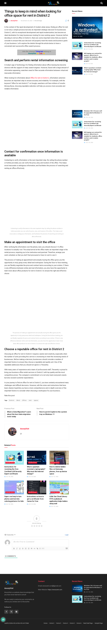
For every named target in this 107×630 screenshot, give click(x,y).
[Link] (37, 548)
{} (40, 548)
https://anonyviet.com (55, 589)
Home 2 (51, 623)
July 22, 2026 (54, 506)
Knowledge (38, 20)
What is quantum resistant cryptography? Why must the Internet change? (92, 69)
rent (30, 400)
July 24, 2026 (9, 504)
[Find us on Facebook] (6, 612)
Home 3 (58, 623)
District (11, 400)
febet (27, 623)
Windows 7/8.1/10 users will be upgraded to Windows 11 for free (93, 112)
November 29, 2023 (26, 20)
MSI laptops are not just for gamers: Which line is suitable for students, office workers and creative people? (93, 57)
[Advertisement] (87, 93)
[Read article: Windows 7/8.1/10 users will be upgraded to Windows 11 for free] (87, 28)
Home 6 (79, 623)
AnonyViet (14, 20)
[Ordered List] (25, 548)
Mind (18, 400)
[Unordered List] (28, 548)
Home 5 (72, 623)
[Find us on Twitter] (11, 612)
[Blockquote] (31, 548)
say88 (6, 623)
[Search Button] (102, 3)
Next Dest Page (88, 623)
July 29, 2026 (32, 476)
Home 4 (65, 623)
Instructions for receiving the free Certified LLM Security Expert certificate (92, 44)
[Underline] (19, 548)
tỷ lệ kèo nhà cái (13, 623)
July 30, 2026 (9, 476)
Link (40, 53)
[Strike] (22, 548)
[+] (43, 548)
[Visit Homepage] (53, 3)
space (36, 400)
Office (24, 400)
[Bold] (14, 548)
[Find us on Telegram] (16, 612)
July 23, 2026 (32, 504)
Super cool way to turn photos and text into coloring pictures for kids (14, 498)
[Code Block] (34, 548)
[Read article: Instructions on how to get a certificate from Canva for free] (36, 487)
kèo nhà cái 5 (22, 623)
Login (67, 535)
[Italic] (16, 548)
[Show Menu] (5, 3)
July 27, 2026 (54, 476)
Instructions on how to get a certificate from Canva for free (35, 498)
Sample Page (99, 623)
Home (45, 623)
